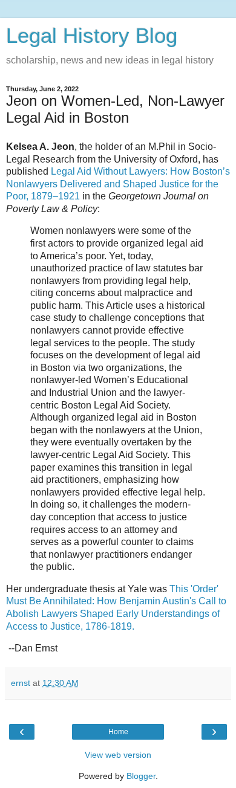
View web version (118, 755)
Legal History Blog (91, 35)
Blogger (141, 776)
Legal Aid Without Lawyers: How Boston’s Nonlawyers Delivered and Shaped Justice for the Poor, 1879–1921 (118, 183)
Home (118, 732)
